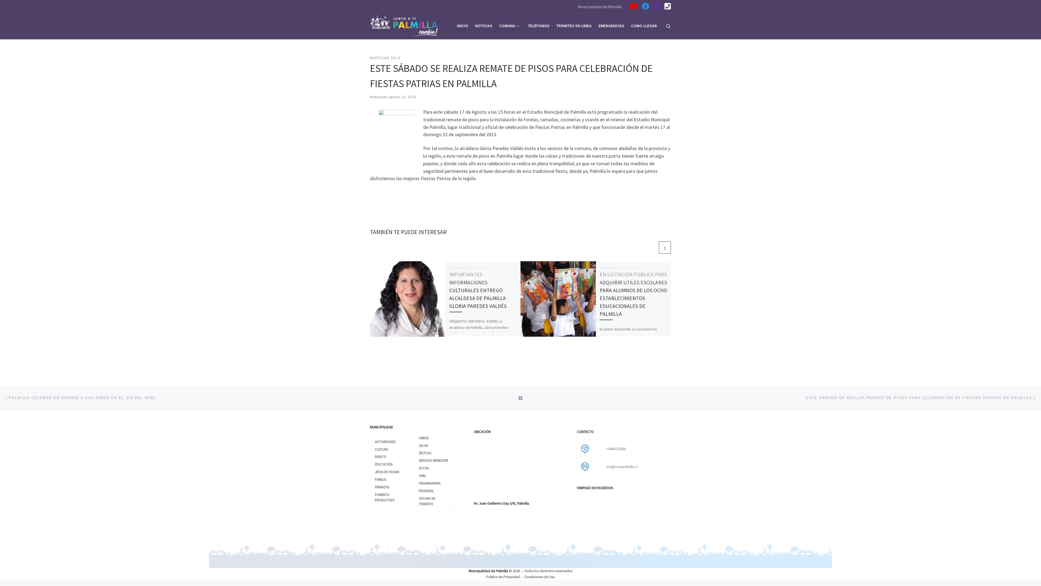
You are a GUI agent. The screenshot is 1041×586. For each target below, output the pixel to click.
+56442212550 (616, 449)
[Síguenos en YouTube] (633, 6)
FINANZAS (382, 487)
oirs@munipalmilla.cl (622, 466)
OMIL (422, 475)
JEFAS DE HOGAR (387, 472)
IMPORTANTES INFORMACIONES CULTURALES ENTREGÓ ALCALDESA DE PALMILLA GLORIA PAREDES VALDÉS (478, 290)
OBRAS (424, 438)
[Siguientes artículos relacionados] (665, 247)
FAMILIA (380, 479)
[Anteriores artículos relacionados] (652, 247)
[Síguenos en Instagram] (657, 6)
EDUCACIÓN (384, 464)
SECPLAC (425, 453)
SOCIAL (424, 468)
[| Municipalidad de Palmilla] (404, 25)
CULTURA (381, 449)
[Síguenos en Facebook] (645, 6)
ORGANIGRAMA (430, 483)
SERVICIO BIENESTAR (433, 460)
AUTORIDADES (385, 442)
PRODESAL (426, 491)
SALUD (423, 445)
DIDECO (380, 456)
